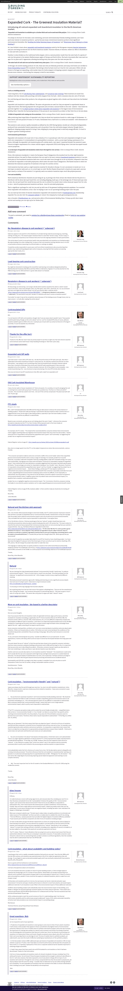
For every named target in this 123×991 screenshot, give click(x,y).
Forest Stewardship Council (17, 68)
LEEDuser (22, 982)
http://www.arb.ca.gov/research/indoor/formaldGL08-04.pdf (54, 548)
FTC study (12, 404)
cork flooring (28, 94)
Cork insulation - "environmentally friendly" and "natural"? (34, 681)
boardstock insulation (68, 157)
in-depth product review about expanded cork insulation (41, 109)
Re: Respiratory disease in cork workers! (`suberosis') (31, 228)
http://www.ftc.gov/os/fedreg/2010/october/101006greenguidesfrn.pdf (48, 442)
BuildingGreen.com (69, 193)
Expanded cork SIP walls (18, 354)
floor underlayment (38, 94)
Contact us (16, 982)
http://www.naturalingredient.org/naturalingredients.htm (25, 529)
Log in (9, 254)
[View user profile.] (80, 233)
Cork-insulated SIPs (16, 309)
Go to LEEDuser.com (5, 1)
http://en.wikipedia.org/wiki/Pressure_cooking (23, 584)
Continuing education (50, 12)
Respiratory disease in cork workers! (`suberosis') (29, 281)
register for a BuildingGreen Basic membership (48, 215)
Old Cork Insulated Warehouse (21, 382)
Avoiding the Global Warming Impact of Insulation (44, 42)
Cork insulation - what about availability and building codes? (34, 848)
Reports (95, 1)
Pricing (75, 1)
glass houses (15, 790)
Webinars (82, 1)
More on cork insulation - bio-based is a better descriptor (32, 604)
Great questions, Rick (19, 916)
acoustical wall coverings (56, 94)
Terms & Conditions (42, 982)
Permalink (23, 207)
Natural (13, 565)
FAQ (115, 1)
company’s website (33, 195)
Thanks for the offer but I (21, 334)
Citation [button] (29, 207)
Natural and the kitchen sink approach (25, 507)
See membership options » (20, 85)
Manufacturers (103, 1)
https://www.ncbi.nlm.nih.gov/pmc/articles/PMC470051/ (24, 292)
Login (120, 1)
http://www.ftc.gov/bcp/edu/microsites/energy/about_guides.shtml (27, 425)
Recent (10, 12)
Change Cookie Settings (58, 982)
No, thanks (107, 988)
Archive (110, 1)
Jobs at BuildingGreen (31, 982)
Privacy (49, 982)
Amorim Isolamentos (79, 47)
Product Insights (35, 12)
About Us (70, 1)
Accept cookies (99, 988)
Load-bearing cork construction (21, 261)
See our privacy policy (42, 989)
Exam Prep (88, 1)
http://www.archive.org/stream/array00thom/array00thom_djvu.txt (27, 865)
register (14, 254)
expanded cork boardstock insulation (39, 47)
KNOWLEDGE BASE (21, 12)
